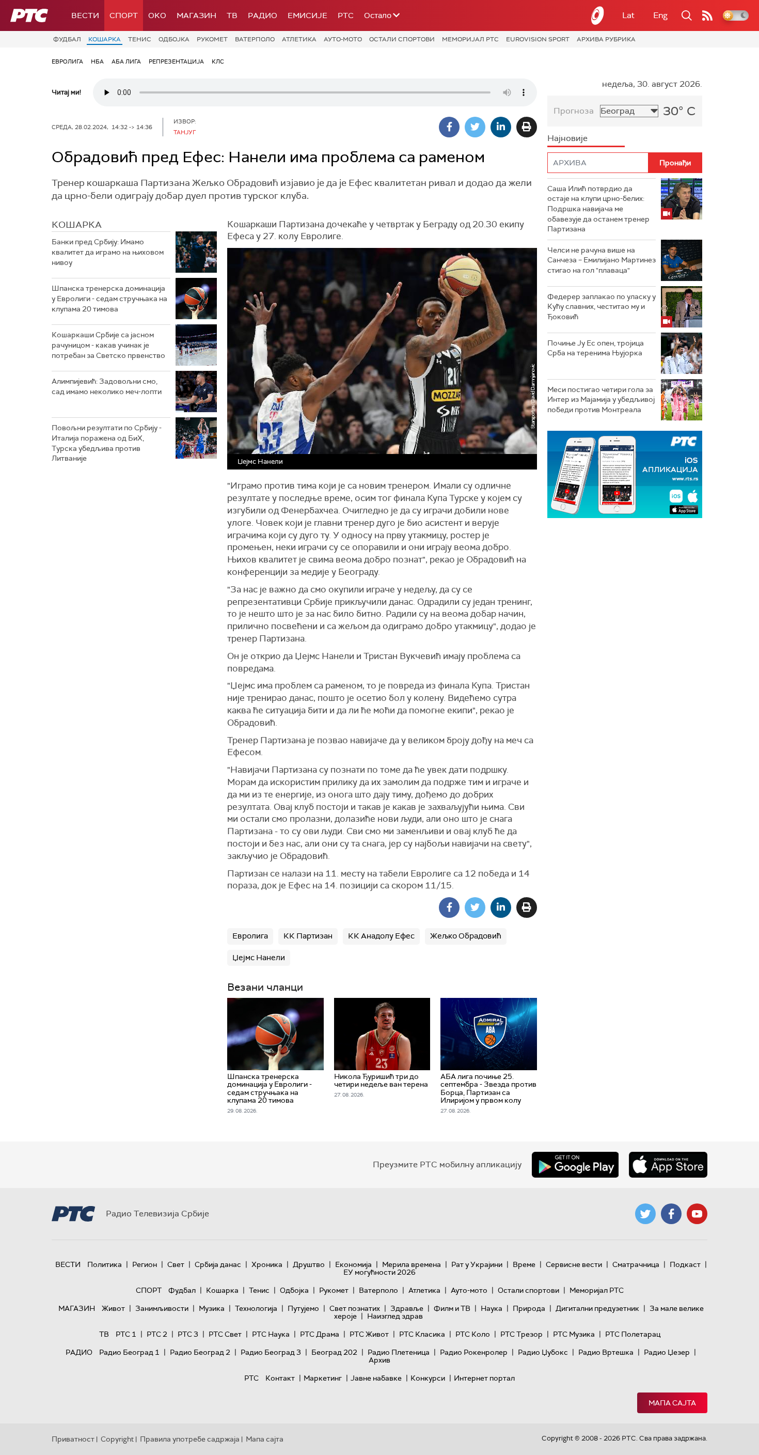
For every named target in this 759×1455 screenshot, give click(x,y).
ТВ (232, 15)
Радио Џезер (667, 1352)
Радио (262, 15)
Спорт (123, 15)
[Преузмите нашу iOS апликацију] (668, 1165)
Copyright (117, 1439)
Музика (212, 1308)
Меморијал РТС (470, 39)
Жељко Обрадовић (465, 936)
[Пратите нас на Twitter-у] (645, 1213)
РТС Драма (319, 1334)
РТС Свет (225, 1334)
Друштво (309, 1264)
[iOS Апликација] (624, 474)
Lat (628, 15)
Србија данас (218, 1264)
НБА (97, 61)
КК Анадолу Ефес (381, 936)
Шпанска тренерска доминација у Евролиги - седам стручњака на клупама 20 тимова (109, 298)
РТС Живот (369, 1334)
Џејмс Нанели (258, 957)
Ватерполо (255, 39)
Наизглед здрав (395, 1316)
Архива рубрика (606, 39)
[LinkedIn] (501, 127)
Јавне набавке (376, 1378)
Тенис (139, 39)
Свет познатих (354, 1308)
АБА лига (126, 61)
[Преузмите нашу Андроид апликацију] (575, 1165)
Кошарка (104, 39)
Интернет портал (484, 1378)
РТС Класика (422, 1334)
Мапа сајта (672, 1402)
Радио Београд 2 (200, 1352)
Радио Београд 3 (271, 1352)
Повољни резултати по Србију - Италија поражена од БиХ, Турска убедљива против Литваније (107, 443)
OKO (157, 15)
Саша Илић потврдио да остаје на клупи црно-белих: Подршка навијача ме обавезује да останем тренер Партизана (598, 208)
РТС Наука (271, 1334)
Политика (104, 1264)
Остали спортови (402, 39)
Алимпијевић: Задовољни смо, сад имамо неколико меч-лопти (107, 386)
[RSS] (707, 15)
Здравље (406, 1308)
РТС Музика (574, 1334)
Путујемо (303, 1308)
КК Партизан (308, 936)
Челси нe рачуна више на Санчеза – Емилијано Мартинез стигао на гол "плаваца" (601, 260)
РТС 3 (188, 1334)
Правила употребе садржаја (190, 1439)
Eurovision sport (538, 39)
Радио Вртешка (606, 1352)
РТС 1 (126, 1334)
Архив (379, 1360)
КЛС (218, 61)
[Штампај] (526, 127)
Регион (144, 1264)
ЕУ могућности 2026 (379, 1272)
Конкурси (427, 1378)
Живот (113, 1308)
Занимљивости (161, 1308)
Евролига (67, 61)
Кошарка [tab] (77, 224)
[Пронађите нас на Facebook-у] (671, 1213)
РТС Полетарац (632, 1334)
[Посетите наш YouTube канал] (697, 1213)
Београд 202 (334, 1352)
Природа (529, 1308)
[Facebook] (449, 127)
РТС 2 (157, 1334)
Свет (175, 1264)
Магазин (196, 15)
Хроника (266, 1264)
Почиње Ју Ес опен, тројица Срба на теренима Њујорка (595, 348)
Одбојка (174, 39)
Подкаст (685, 1264)
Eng (660, 15)
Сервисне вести (574, 1264)
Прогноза (574, 110)
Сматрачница (635, 1264)
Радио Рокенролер (474, 1352)
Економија (353, 1264)
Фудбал (67, 39)
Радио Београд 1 (129, 1352)
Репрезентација (176, 61)
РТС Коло (472, 1334)
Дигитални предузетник (597, 1308)
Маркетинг (323, 1378)
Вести (85, 15)
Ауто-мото (343, 39)
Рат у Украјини (476, 1264)
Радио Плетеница (399, 1352)
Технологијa (256, 1308)
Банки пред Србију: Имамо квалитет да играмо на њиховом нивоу (108, 252)
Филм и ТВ (452, 1308)
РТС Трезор (521, 1334)
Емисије (307, 15)
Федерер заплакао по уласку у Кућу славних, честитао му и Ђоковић (601, 306)
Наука (491, 1308)
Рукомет (212, 39)
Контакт (280, 1378)
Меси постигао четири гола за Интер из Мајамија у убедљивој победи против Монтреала (601, 399)
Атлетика (299, 39)
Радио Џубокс (543, 1352)
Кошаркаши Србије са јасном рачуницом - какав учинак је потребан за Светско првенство (108, 344)
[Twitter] (475, 127)
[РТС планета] (597, 15)
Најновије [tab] (567, 138)
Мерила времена (411, 1264)
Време (524, 1264)
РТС (346, 15)
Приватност (73, 1439)
